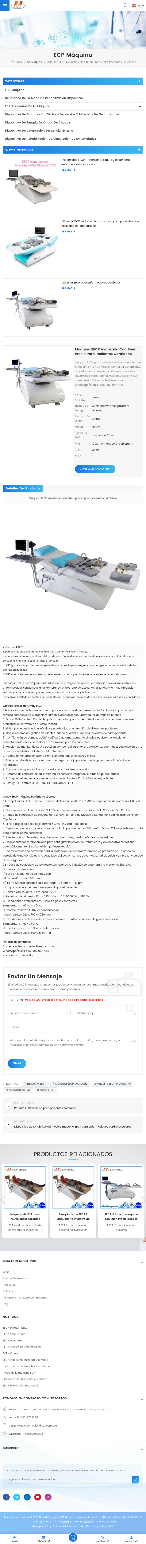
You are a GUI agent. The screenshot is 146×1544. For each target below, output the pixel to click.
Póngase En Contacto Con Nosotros (25, 1298)
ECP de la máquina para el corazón (25, 1379)
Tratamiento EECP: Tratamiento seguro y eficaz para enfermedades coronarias (95, 162)
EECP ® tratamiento (15, 1328)
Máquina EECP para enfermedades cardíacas (91, 282)
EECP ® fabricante (14, 1334)
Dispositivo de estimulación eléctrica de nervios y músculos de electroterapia (62, 114)
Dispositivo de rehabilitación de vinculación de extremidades (50, 139)
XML (46, 1526)
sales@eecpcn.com (44, 1426)
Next (143, 1200)
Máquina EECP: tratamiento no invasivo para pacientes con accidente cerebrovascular (100, 223)
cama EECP (47, 1090)
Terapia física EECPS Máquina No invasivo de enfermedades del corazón (25, 1216)
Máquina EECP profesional (114, 1084)
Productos (9, 1285)
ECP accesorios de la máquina (27, 106)
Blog (5, 1304)
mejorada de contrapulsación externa (26, 1366)
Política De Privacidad (65, 1526)
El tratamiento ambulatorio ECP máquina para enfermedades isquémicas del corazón (121, 1216)
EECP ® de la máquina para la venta (25, 1360)
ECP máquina (14, 90)
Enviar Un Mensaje (73, 1537)
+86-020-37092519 (26, 1418)
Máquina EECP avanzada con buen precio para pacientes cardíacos (64, 1000)
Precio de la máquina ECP (19, 1373)
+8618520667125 (33, 1434)
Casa (18, 62)
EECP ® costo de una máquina (22, 1347)
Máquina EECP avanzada (71, 1084)
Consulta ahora (92, 469)
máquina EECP (36, 1084)
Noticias (8, 1291)
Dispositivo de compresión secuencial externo (39, 130)
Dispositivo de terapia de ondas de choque (37, 122)
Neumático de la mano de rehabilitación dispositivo (44, 98)
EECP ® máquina (13, 1341)
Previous (3, 1200)
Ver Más (66, 170)
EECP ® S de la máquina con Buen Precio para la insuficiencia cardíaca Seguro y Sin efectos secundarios (73, 1216)
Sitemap (36, 1526)
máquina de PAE (19, 1090)
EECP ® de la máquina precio (21, 1386)
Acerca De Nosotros (15, 1279)
